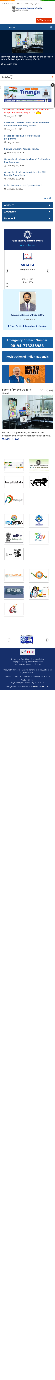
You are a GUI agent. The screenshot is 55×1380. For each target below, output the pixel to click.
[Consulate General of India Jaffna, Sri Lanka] (27, 11)
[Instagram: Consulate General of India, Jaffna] (33, 652)
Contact (12, 3)
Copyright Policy (19, 661)
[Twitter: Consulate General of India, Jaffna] (22, 652)
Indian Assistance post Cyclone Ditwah (23, 185)
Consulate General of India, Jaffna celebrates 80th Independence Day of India (26, 124)
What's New (45, 20)
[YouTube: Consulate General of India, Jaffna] (28, 652)
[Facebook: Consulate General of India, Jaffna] (25, 652)
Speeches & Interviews (36, 326)
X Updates (10, 211)
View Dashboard (27, 245)
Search (51, 27)
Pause (11, 77)
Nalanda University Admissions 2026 (21, 149)
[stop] (7, 285)
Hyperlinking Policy (35, 661)
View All (47, 198)
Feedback (19, 3)
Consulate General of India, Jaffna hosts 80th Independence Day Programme (26, 111)
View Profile (16, 326)
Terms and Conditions (20, 659)
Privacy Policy (38, 659)
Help (38, 664)
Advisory (9, 205)
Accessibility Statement (25, 664)
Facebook (9, 218)
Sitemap (5, 3)
